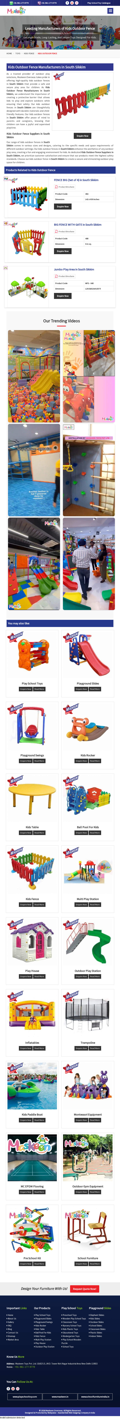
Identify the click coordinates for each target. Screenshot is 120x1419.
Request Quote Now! (84, 1289)
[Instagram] (34, 376)
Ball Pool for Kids (43, 1332)
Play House (40, 1343)
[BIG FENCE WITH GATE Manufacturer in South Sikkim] (28, 241)
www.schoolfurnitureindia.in (95, 1396)
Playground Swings (44, 1322)
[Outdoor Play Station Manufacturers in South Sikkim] (88, 942)
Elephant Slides (97, 1315)
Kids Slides (95, 1318)
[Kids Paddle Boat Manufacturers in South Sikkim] (32, 1086)
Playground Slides (43, 1318)
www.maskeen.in (60, 1396)
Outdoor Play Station (44, 1346)
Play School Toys (42, 1315)
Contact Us (12, 1332)
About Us (11, 1318)
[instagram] (76, 3)
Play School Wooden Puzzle (71, 1341)
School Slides (96, 1325)
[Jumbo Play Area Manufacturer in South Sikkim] (28, 287)
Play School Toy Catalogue (99, 3)
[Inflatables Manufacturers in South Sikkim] (32, 1014)
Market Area (13, 1339)
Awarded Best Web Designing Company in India (76, 1413)
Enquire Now (63, 206)
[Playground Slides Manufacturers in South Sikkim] (88, 655)
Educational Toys (70, 1332)
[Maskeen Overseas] (16, 10)
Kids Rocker (40, 1325)
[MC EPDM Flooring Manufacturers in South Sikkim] (32, 1157)
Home (9, 53)
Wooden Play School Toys (74, 1318)
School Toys (68, 1346)
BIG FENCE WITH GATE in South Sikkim (77, 224)
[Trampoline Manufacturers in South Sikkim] (88, 1014)
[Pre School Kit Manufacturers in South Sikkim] (32, 1229)
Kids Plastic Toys (70, 1329)
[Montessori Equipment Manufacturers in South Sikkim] (88, 1086)
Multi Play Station (43, 1339)
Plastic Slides (96, 1332)
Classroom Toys (69, 1322)
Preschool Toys (69, 1315)
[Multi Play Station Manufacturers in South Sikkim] (88, 870)
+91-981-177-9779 (21, 3)
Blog (9, 1329)
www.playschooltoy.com (25, 1396)
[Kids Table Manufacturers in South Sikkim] (32, 798)
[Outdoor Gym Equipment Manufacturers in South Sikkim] (88, 1157)
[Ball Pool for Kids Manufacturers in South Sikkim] (88, 798)
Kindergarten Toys (71, 1336)
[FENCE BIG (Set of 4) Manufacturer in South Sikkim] (28, 197)
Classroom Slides (98, 1329)
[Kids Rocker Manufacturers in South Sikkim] (88, 726)
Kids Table (40, 1329)
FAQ (9, 1325)
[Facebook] (67, 3)
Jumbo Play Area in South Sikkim (74, 269)
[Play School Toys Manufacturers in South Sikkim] (32, 655)
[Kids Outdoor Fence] (82, 101)
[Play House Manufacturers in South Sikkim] (32, 942)
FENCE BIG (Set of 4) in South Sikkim (76, 180)
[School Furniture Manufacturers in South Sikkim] (88, 1229)
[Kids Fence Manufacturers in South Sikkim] (32, 870)
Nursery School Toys (71, 1325)
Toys (18, 53)
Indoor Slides (96, 1336)
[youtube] (72, 3)
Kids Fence (29, 53)
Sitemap (11, 1336)
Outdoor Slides (97, 1322)
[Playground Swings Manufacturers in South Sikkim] (32, 726)
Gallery (10, 1322)
